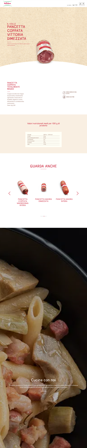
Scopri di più (43, 391)
